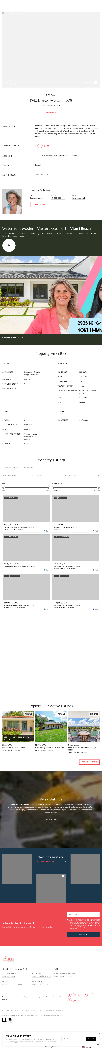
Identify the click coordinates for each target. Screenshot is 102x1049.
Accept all (91, 1039)
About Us (15, 997)
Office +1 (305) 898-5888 (12, 984)
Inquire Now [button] (51, 112)
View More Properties (13, 337)
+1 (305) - (9, 974)
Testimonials (57, 997)
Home (4, 997)
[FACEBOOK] (70, 995)
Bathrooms (39, 475)
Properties (27, 997)
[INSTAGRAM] (75, 995)
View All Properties (89, 762)
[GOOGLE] (70, 1000)
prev (9, 82)
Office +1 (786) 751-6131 (41, 984)
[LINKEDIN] (80, 995)
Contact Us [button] (51, 819)
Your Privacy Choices (51, 1047)
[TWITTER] (91, 995)
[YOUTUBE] (86, 995)
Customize (79, 1039)
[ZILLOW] (75, 1000)
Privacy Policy (73, 928)
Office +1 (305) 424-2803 (41, 976)
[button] (90, 1047)
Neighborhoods (42, 997)
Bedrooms (72, 475)
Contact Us (6, 999)
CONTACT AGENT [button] (39, 204)
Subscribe (83, 935)
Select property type (9, 475)
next (15, 82)
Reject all (66, 1039)
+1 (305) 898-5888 (58, 198)
